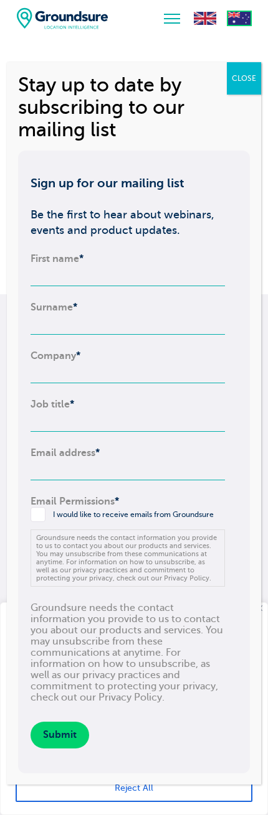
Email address (65, 453)
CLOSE (244, 78)
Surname (54, 307)
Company (55, 355)
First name (57, 258)
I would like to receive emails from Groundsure (133, 514)
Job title (52, 404)
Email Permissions (75, 501)
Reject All (134, 788)
